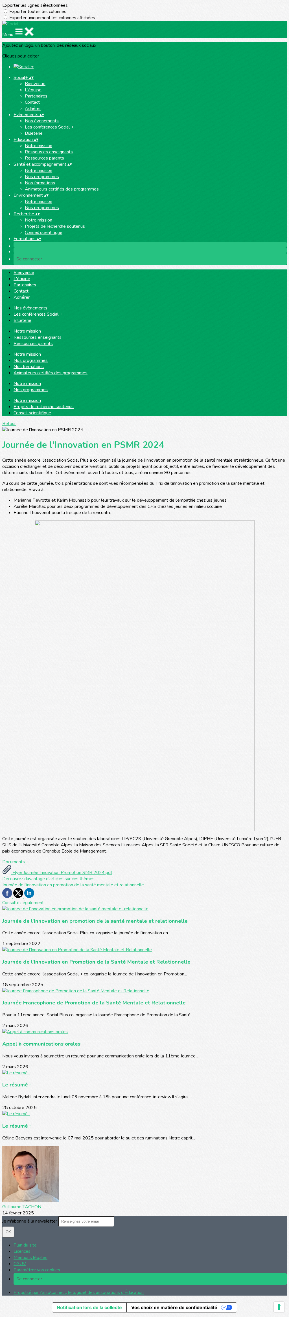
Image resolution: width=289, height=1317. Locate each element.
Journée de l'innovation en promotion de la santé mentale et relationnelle (73, 885)
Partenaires (36, 96)
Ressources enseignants (49, 152)
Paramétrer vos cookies (37, 1270)
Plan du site (25, 1245)
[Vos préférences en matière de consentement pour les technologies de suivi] (279, 1307)
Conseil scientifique (43, 232)
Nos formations (40, 183)
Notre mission (38, 146)
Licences (22, 1251)
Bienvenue (35, 84)
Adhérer (33, 108)
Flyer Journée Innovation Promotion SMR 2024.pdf (61, 872)
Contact (32, 102)
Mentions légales (30, 1257)
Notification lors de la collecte (89, 1307)
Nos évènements (42, 121)
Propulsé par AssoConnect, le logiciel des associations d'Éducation (79, 1292)
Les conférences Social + (49, 127)
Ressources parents (44, 158)
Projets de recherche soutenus (55, 226)
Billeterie (34, 133)
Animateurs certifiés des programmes (62, 189)
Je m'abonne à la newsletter (30, 1221)
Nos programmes (42, 177)
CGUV (20, 1264)
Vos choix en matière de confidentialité (174, 1307)
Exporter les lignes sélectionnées (35, 5)
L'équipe (33, 90)
